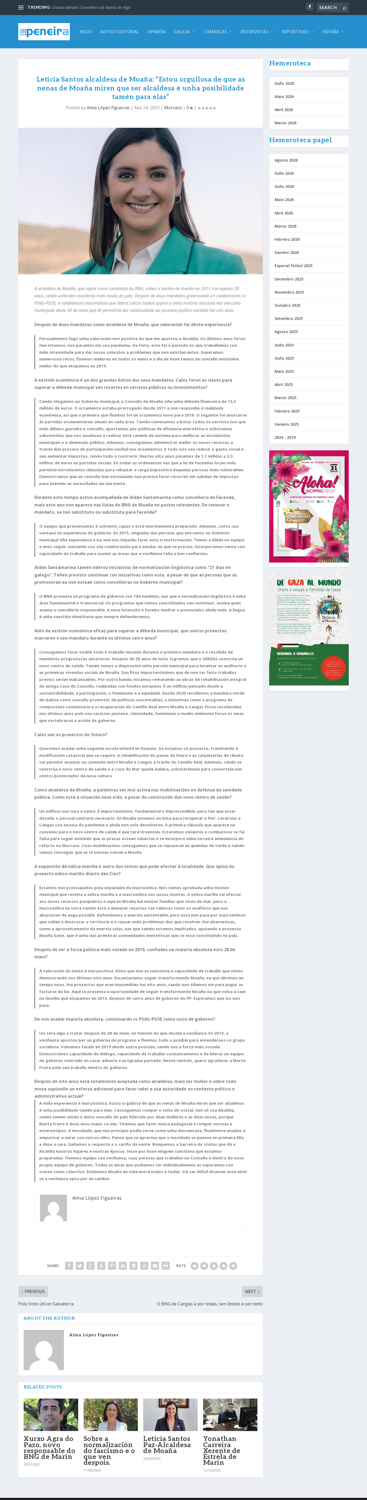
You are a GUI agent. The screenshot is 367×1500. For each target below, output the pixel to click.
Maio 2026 (284, 96)
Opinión (156, 32)
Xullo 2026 (284, 173)
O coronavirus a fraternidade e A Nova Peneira (93, 7)
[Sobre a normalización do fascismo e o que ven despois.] (111, 1415)
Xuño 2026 (284, 83)
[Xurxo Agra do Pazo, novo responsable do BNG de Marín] (51, 1415)
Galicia (182, 32)
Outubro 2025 (287, 305)
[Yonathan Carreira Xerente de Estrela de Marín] (230, 1415)
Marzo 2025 (285, 397)
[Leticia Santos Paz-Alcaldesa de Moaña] (170, 1415)
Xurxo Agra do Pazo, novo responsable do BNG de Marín (49, 1448)
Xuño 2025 (284, 358)
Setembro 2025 (289, 318)
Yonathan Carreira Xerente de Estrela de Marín (221, 1451)
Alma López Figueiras (108, 108)
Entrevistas (254, 32)
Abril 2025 (284, 384)
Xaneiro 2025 (287, 424)
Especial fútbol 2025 (293, 265)
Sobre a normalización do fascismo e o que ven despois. (109, 1451)
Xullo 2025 (284, 345)
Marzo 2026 (285, 122)
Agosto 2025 (286, 331)
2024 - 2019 (285, 437)
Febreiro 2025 (287, 411)
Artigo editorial (119, 32)
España (331, 32)
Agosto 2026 (286, 160)
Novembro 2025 (289, 292)
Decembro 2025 (289, 279)
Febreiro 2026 (287, 239)
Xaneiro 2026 (287, 252)
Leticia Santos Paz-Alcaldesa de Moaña (167, 1445)
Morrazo (173, 108)
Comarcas (215, 32)
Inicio (86, 32)
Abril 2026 (284, 109)
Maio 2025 (284, 371)
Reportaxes (295, 32)
